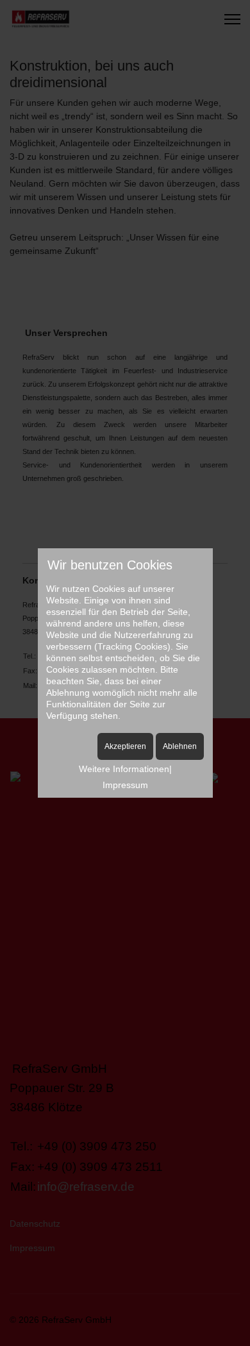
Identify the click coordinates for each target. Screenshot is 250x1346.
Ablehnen (180, 746)
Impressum (125, 785)
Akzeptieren (125, 746)
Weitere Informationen (124, 769)
